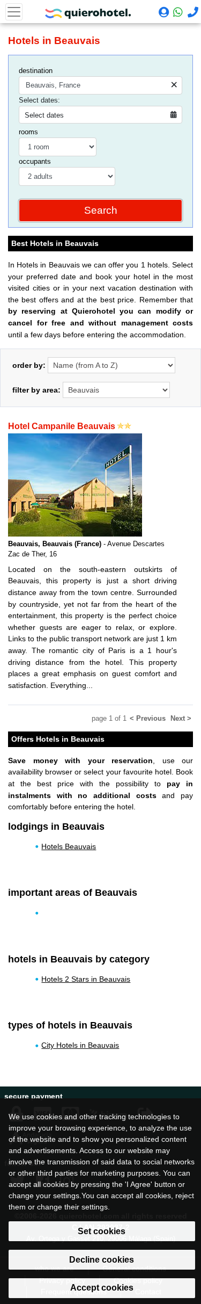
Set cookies (101, 1231)
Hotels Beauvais (68, 846)
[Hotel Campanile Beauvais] (75, 484)
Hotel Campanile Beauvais (61, 426)
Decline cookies (101, 1259)
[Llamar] (192, 13)
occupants (35, 161)
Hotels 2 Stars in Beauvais (85, 979)
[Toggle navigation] (14, 11)
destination (36, 71)
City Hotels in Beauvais (80, 1045)
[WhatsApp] (177, 12)
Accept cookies (101, 1287)
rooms (28, 132)
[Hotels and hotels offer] (88, 10)
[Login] (163, 13)
